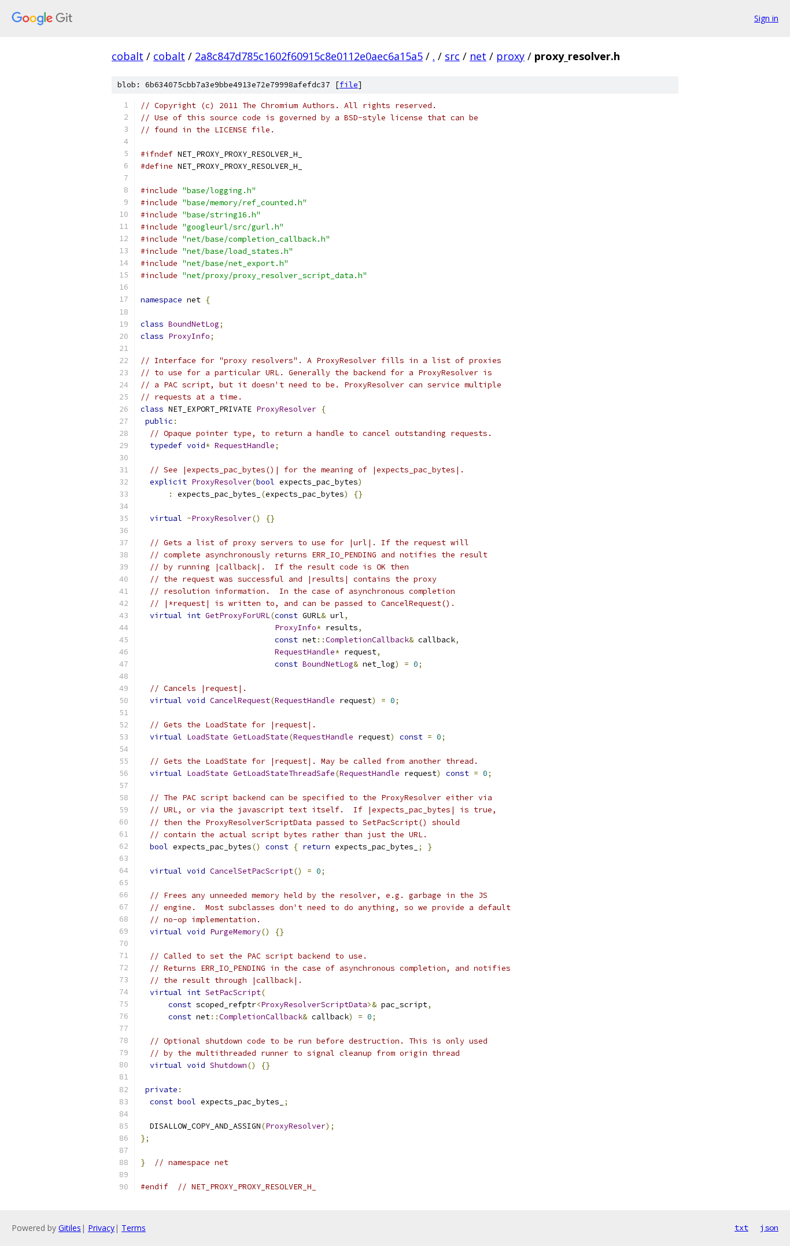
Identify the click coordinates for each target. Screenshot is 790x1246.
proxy (510, 56)
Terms (133, 1227)
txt (741, 1227)
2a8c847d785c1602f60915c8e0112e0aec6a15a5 (309, 56)
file (348, 85)
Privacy (101, 1227)
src (452, 56)
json (769, 1227)
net (478, 56)
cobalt (127, 56)
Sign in (766, 18)
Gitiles (69, 1227)
